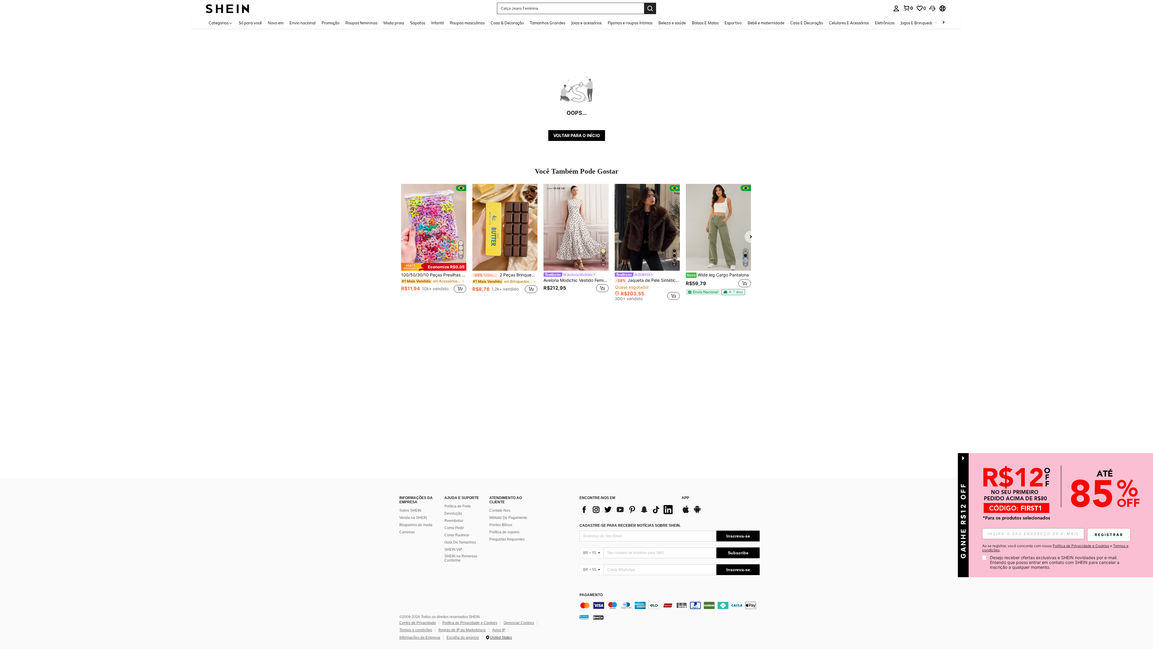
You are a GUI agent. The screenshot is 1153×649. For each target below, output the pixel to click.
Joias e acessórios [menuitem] (586, 22)
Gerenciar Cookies (519, 623)
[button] (932, 8)
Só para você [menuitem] (250, 22)
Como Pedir (454, 528)
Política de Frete (457, 506)
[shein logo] (227, 8)
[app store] (686, 512)
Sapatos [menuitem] (417, 22)
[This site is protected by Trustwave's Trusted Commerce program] (584, 617)
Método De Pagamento (508, 518)
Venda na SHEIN (413, 518)
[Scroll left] (936, 23)
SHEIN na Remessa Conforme (460, 558)
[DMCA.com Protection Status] (598, 617)
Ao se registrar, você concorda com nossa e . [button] (1055, 548)
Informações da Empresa (419, 637)
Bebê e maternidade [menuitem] (766, 22)
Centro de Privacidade (417, 623)
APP (685, 498)
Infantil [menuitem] (437, 22)
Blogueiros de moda (415, 525)
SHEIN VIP (453, 549)
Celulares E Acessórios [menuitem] (849, 22)
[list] (628, 509)
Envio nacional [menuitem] (302, 22)
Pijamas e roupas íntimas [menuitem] (630, 22)
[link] (908, 8)
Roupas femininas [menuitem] (361, 22)
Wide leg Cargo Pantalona (718, 275)
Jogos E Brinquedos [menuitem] (917, 22)
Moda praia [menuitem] (393, 22)
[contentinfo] (670, 605)
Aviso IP (498, 630)
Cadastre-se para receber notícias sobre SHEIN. (630, 525)
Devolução (453, 513)
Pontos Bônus (500, 525)
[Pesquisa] (650, 8)
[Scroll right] (943, 23)
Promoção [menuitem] (330, 22)
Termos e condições (415, 630)
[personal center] (896, 8)
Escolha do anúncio (462, 637)
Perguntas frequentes (507, 539)
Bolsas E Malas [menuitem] (705, 22)
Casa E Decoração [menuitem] (806, 22)
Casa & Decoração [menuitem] (507, 22)
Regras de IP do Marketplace (462, 630)
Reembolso (453, 521)
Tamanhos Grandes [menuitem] (547, 22)
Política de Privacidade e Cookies (469, 623)
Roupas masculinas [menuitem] (467, 22)
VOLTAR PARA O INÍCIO (576, 135)
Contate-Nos (499, 510)
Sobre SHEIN (410, 510)
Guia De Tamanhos (460, 542)
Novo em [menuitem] (275, 22)
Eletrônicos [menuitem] (884, 22)
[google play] (697, 512)
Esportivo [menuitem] (733, 22)
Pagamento (591, 595)
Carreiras (407, 532)
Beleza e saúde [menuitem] (672, 22)
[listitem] (433, 242)
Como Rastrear (456, 535)
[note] (433, 267)
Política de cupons (504, 532)
